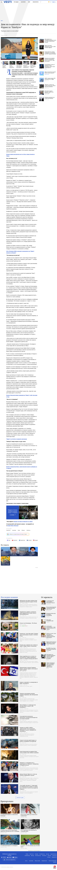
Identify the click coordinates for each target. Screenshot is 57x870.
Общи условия (37, 860)
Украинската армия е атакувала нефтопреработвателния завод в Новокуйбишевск (28, 613)
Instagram (36, 540)
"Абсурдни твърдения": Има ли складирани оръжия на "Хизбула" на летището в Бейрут (24, 552)
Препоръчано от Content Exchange (33, 850)
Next (37, 65)
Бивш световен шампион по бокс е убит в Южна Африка (50, 46)
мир (19, 530)
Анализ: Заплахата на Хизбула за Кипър (32, 553)
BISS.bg (32, 855)
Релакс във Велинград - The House (28, 623)
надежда (14, 530)
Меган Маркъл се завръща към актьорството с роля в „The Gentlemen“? (28, 706)
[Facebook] (56, 863)
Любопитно (35, 1)
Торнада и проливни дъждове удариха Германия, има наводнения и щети (29, 695)
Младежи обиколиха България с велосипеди (51, 614)
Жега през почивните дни (49, 620)
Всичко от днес (20, 797)
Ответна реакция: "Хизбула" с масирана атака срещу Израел (5, 553)
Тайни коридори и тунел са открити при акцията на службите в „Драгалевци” (50, 664)
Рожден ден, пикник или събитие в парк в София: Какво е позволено (29, 645)
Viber (9, 540)
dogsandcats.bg (47, 74)
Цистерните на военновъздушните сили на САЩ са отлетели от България (50, 656)
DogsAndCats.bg (53, 854)
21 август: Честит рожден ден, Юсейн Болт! (30, 846)
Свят (29, 1)
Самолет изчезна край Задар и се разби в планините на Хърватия (28, 741)
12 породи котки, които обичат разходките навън (50, 601)
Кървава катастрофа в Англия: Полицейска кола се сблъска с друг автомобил (50, 60)
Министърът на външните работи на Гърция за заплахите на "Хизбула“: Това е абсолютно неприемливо (15, 551)
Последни (16, 1)
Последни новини (9, 597)
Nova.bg (47, 854)
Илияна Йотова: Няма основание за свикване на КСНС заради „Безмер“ (50, 52)
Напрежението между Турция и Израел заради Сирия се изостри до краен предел (29, 669)
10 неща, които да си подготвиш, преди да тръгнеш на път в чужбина (10, 830)
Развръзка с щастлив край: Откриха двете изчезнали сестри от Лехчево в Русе (29, 635)
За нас (26, 860)
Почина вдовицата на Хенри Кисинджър (49, 98)
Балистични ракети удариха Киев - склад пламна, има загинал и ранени (29, 752)
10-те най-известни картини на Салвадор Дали (29, 830)
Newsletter (15, 540)
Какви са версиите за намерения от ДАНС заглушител (29, 683)
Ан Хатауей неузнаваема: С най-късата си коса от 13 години (51, 628)
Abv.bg (27, 854)
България (23, 1)
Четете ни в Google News (10, 859)
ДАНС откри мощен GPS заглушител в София (50, 79)
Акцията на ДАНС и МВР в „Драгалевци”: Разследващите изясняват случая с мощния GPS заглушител (28, 729)
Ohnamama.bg (38, 855)
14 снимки (12, 514)
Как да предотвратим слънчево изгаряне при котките (51, 608)
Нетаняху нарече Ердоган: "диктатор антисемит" (49, 92)
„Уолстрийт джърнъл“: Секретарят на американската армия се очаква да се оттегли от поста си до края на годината (29, 787)
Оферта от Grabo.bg (23, 624)
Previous (1, 65)
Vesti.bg (8, 2)
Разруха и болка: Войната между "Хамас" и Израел (12, 511)
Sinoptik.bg (44, 855)
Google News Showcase (12, 525)
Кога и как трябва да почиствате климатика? (29, 815)
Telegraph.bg (54, 857)
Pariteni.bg (54, 855)
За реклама (31, 860)
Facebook (29, 540)
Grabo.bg (49, 855)
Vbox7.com (32, 854)
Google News (22, 540)
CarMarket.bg (27, 855)
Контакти (54, 862)
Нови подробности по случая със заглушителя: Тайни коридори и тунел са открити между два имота (29, 657)
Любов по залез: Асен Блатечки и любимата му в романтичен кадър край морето (51, 635)
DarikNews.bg (42, 854)
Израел (23, 530)
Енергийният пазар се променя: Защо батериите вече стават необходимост (50, 66)
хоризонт (9, 530)
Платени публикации (52, 860)
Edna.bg (48, 857)
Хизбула (28, 530)
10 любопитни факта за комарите (9, 845)
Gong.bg (36, 854)
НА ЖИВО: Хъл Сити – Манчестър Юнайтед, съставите (51, 649)
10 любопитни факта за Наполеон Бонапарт (9, 815)
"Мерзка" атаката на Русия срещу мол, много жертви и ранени (50, 85)
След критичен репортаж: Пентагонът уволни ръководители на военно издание (28, 717)
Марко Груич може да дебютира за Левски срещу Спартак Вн (51, 642)
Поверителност (44, 860)
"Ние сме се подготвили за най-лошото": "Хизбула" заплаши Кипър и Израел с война (5, 562)
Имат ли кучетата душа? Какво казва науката (50, 72)
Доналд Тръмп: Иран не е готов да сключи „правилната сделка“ (28, 774)
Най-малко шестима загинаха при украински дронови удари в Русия (28, 601)
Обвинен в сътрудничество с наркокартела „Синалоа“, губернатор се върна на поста (29, 764)
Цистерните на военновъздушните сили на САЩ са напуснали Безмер (50, 41)
